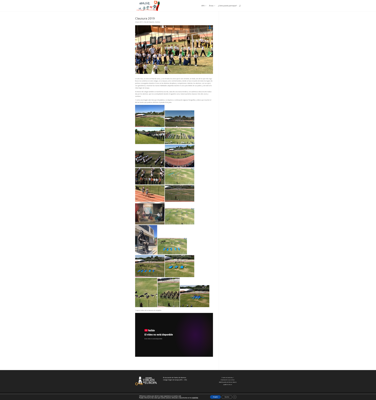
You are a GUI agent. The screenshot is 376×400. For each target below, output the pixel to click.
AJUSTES (195, 398)
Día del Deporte (149, 22)
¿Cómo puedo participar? (227, 6)
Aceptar (215, 397)
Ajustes (227, 397)
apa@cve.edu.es (227, 384)
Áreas (211, 6)
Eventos (157, 22)
